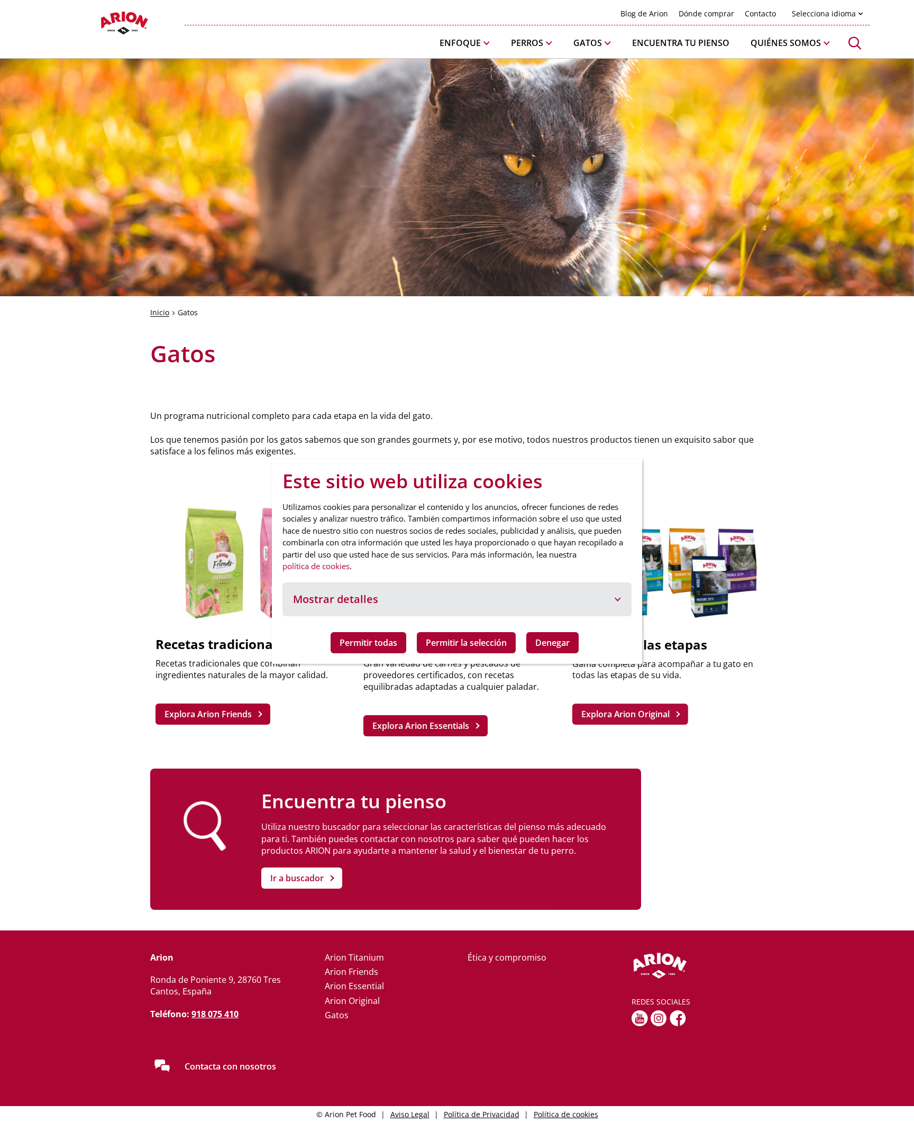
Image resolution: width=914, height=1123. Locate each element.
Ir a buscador (297, 878)
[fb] (678, 1018)
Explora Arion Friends (208, 714)
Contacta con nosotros (230, 1066)
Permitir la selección (466, 643)
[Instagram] (659, 1018)
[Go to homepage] (97, 26)
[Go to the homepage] (698, 966)
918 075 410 (215, 1014)
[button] (464, 43)
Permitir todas (368, 643)
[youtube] (640, 1018)
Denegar (552, 643)
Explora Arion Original (625, 714)
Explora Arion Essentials (420, 726)
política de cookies (316, 566)
